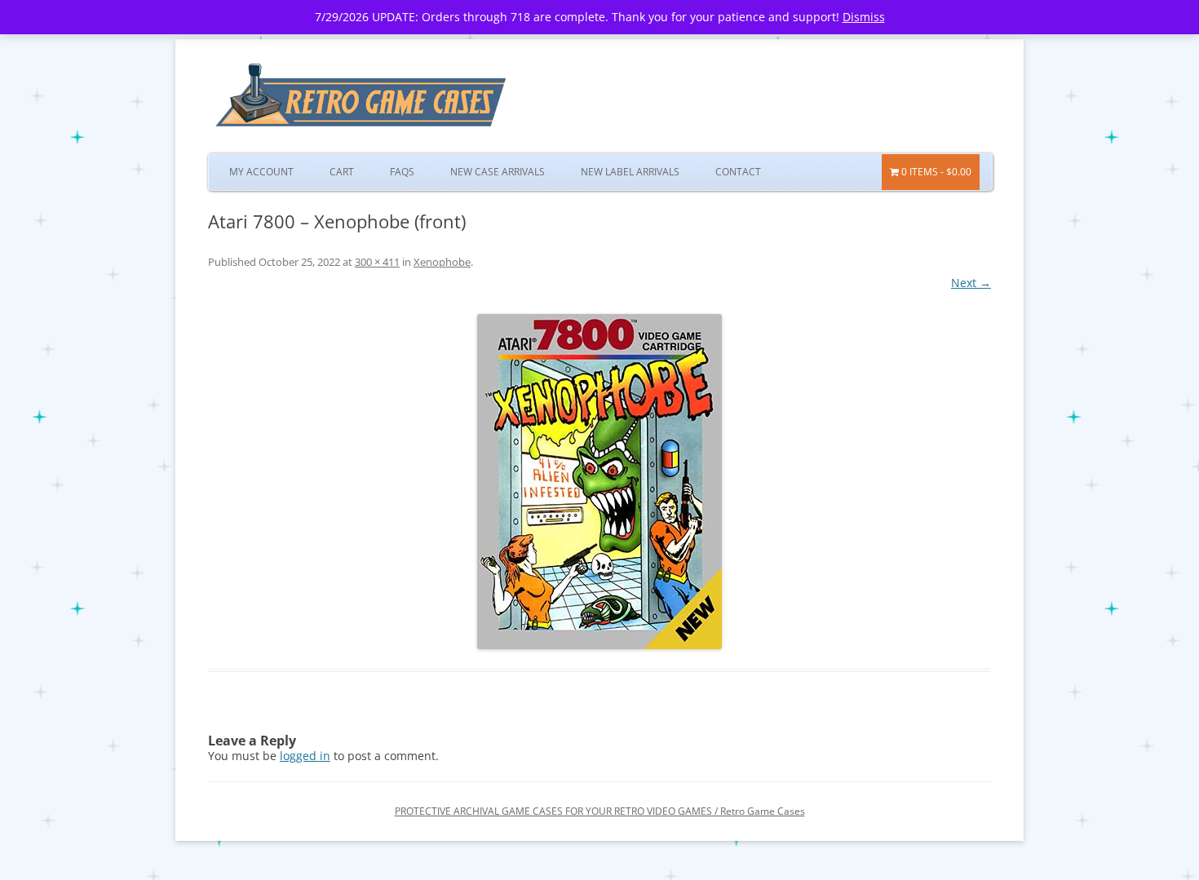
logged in (305, 755)
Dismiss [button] (864, 16)
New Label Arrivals (630, 172)
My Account (261, 172)
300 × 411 (377, 261)
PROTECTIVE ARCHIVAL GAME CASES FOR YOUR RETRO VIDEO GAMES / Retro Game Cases (600, 811)
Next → (971, 282)
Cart (342, 172)
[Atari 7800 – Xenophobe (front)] (599, 481)
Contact (738, 172)
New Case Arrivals (497, 172)
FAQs (402, 172)
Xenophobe (442, 261)
